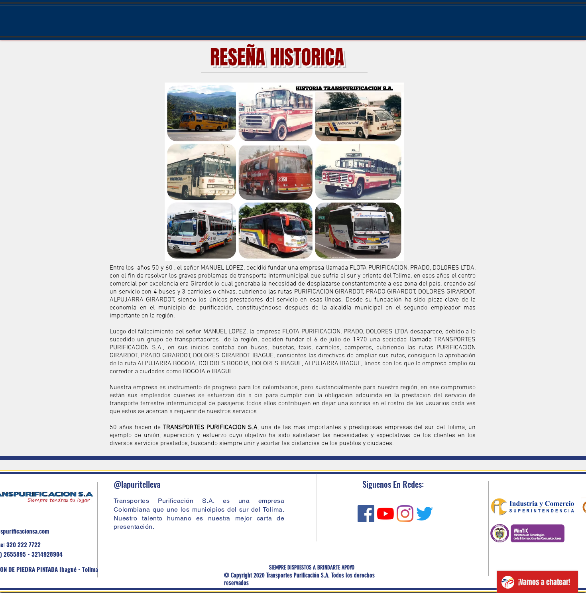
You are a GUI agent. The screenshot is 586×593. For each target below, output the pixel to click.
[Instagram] (405, 513)
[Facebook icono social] (366, 513)
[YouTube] (385, 513)
